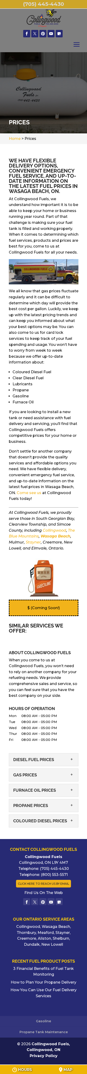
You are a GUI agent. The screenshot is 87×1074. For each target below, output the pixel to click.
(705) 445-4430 (43, 4)
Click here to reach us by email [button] (43, 883)
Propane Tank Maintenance (43, 1032)
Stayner (33, 542)
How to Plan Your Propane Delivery (43, 982)
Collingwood (54, 530)
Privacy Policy (44, 1056)
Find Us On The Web (43, 893)
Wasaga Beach (55, 536)
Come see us (29, 493)
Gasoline (43, 1021)
